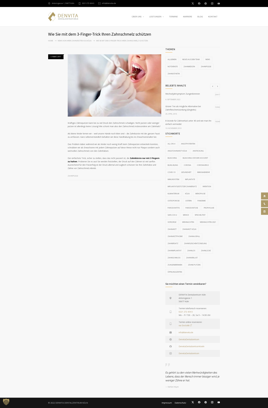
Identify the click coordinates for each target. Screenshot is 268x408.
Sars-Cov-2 (172, 215)
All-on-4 (171, 144)
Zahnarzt (172, 229)
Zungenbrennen (175, 265)
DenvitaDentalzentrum (189, 339)
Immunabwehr (203, 172)
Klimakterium (173, 193)
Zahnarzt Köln (189, 229)
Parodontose (192, 208)
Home (50, 41)
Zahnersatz (173, 243)
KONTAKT (212, 16)
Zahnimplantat (174, 250)
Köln (187, 193)
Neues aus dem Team (191, 59)
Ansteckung (198, 151)
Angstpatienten (188, 144)
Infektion (207, 186)
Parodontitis (174, 208)
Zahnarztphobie (175, 236)
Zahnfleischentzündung (195, 243)
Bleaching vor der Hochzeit (195, 158)
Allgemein (172, 59)
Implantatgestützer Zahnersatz (182, 186)
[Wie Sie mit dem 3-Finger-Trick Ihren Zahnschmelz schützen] (114, 85)
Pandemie (202, 201)
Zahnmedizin (189, 66)
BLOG (200, 16)
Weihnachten (188, 222)
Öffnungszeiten (175, 272)
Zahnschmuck (174, 258)
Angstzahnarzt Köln (177, 151)
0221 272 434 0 (88, 3)
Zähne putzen (194, 265)
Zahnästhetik (174, 73)
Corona (187, 165)
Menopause (200, 193)
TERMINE (173, 16)
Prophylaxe (209, 208)
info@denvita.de (109, 3)
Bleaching (172, 158)
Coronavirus (203, 165)
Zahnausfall (194, 236)
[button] (6, 402)
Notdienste (173, 66)
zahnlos (191, 250)
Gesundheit (186, 172)
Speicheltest (200, 215)
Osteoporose (174, 201)
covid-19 (171, 172)
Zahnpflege (73, 176)
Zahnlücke (206, 250)
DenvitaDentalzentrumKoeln (191, 346)
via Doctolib (184, 325)
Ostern (188, 201)
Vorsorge (172, 222)
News (207, 59)
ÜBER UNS (137, 16)
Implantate (190, 179)
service (186, 215)
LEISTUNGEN (155, 16)
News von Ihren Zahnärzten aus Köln (74, 41)
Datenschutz (180, 402)
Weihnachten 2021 (208, 222)
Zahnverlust (192, 258)
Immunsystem (173, 179)
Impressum (167, 402)
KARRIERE (187, 16)
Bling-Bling (173, 165)
